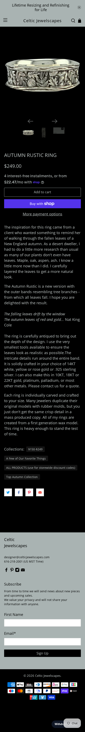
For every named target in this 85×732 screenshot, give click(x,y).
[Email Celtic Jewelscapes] (23, 571)
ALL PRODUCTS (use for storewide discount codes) (40, 468)
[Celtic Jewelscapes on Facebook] (6, 571)
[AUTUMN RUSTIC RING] (42, 77)
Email (10, 633)
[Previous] (30, 121)
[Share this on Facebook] (19, 492)
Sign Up (42, 653)
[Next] (55, 121)
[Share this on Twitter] (8, 492)
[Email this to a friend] (40, 492)
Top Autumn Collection (22, 477)
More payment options (42, 214)
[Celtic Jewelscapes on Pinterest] (12, 571)
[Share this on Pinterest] (29, 492)
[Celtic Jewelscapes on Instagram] (17, 571)
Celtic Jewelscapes (47, 676)
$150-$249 (35, 449)
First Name (13, 614)
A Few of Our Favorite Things (26, 458)
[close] (79, 7)
